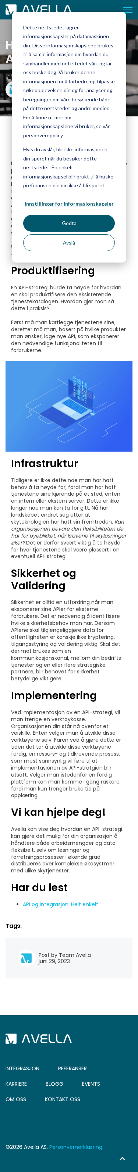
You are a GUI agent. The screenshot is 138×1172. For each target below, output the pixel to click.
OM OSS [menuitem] (16, 1099)
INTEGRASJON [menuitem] (22, 1068)
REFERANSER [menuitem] (72, 1068)
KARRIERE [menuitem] (16, 1084)
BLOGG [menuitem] (54, 1084)
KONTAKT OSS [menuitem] (62, 1099)
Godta (69, 223)
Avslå (69, 242)
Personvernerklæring (75, 1147)
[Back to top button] (122, 1158)
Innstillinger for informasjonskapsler (69, 203)
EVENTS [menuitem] (91, 1084)
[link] (39, 9)
